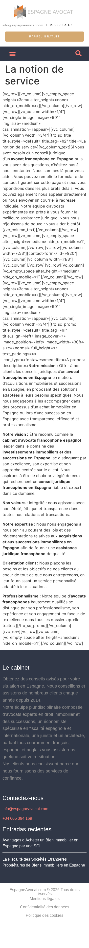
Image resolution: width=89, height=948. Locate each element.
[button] (12, 54)
